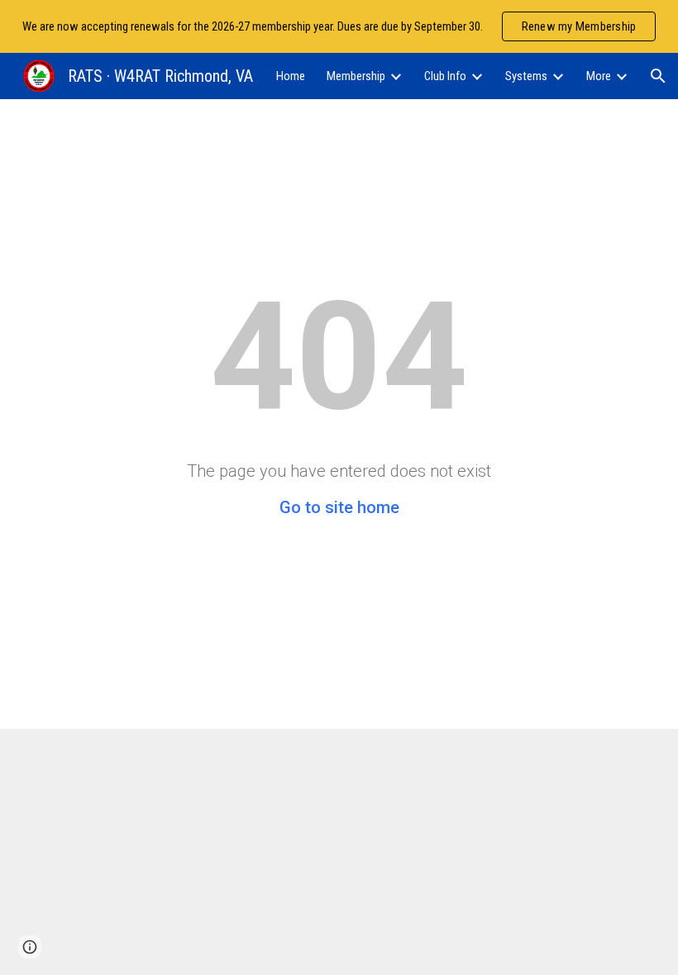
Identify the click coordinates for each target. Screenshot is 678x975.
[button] (658, 76)
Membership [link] (356, 76)
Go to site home (339, 507)
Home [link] (290, 76)
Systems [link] (526, 76)
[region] (339, 26)
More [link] (598, 76)
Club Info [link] (445, 76)
